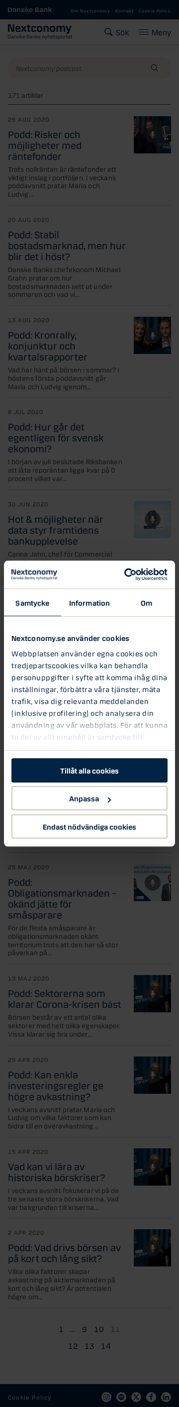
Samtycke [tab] (32, 602)
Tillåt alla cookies (89, 770)
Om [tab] (146, 602)
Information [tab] (89, 602)
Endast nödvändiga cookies (89, 826)
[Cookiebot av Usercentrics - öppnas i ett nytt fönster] (126, 574)
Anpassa (84, 798)
